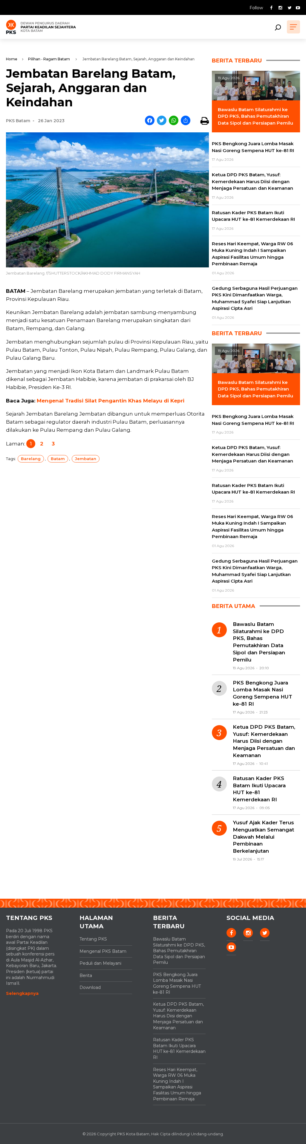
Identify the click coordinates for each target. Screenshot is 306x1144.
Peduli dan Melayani (100, 963)
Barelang (31, 458)
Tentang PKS (93, 939)
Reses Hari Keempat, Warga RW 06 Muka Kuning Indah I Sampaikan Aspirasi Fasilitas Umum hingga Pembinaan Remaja (177, 1084)
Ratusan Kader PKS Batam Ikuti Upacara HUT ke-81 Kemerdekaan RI (259, 789)
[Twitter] (162, 121)
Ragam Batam (56, 59)
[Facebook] (150, 121)
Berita (85, 975)
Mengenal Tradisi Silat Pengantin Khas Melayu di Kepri (110, 401)
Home (11, 59)
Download (90, 987)
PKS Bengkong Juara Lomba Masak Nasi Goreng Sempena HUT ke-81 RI (262, 693)
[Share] (186, 121)
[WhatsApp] (174, 121)
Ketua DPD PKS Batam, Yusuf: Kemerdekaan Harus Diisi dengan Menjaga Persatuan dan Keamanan (264, 741)
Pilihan (34, 59)
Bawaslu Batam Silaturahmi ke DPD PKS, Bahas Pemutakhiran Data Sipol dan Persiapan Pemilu (259, 642)
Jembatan (85, 458)
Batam (58, 458)
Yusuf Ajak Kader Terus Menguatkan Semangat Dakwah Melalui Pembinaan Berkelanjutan (263, 837)
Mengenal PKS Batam (102, 951)
